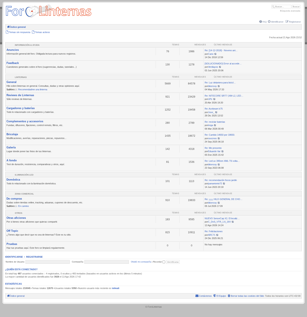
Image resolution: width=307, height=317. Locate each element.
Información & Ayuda (27, 45)
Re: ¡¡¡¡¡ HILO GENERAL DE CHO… (223, 199)
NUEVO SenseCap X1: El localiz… (222, 218)
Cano (210, 54)
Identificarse (14, 257)
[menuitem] (263, 22)
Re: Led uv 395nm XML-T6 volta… (222, 161)
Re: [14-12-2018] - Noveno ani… (221, 50)
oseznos (212, 138)
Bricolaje (12, 134)
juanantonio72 (215, 183)
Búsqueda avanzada (290, 11)
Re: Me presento (213, 148)
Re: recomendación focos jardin (221, 180)
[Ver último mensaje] (215, 54)
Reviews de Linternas (20, 95)
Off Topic (12, 230)
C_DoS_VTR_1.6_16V (219, 221)
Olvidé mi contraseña (141, 262)
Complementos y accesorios (24, 121)
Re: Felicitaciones (214, 231)
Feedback (12, 63)
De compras (14, 198)
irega (210, 125)
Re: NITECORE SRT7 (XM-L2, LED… (224, 95)
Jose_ (211, 112)
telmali (115, 288)
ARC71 (211, 235)
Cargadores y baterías (20, 108)
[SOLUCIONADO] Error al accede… (223, 63)
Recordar (157, 262)
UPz (210, 99)
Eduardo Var (214, 151)
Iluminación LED (24, 175)
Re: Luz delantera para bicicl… (220, 82)
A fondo (11, 160)
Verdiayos (213, 67)
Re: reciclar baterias (215, 122)
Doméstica (13, 179)
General (11, 82)
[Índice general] (48, 18)
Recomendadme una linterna (32, 89)
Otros (18, 213)
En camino (23, 206)
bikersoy (212, 86)
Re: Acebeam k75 (214, 108)
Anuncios (12, 49)
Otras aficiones (16, 217)
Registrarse (34, 257)
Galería (11, 147)
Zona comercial (24, 194)
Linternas (21, 77)
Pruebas (11, 244)
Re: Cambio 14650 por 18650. (220, 135)
